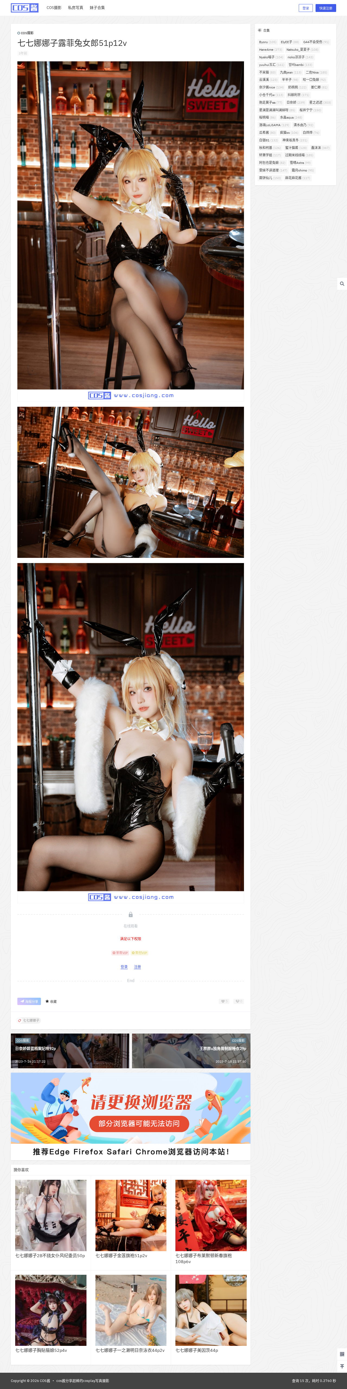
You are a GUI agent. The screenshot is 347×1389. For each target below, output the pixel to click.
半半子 (290, 80)
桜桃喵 (267, 117)
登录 (306, 8)
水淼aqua (291, 117)
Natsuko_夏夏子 (303, 49)
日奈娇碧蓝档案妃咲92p (35, 1048)
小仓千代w (271, 95)
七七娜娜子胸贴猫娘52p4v (41, 1350)
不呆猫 (267, 72)
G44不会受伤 (316, 42)
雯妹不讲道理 (273, 170)
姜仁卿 (319, 87)
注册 (137, 966)
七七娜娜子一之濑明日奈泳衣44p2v (130, 1350)
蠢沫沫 (320, 148)
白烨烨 (311, 133)
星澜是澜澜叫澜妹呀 (277, 110)
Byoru (268, 42)
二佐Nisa (316, 72)
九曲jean (290, 72)
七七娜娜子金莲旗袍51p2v (121, 1255)
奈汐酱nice (271, 87)
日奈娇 (296, 102)
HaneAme (270, 49)
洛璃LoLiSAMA (274, 125)
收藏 (53, 1002)
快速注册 (325, 8)
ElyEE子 (290, 42)
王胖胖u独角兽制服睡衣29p (223, 1048)
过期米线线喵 (299, 155)
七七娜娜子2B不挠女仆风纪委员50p (50, 1255)
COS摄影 (27, 33)
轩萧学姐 (270, 155)
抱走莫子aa (270, 102)
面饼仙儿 (270, 178)
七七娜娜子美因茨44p (196, 1350)
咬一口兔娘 (314, 80)
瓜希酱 (267, 133)
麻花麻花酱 (297, 178)
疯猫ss (289, 133)
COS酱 (44, 1380)
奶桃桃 (297, 87)
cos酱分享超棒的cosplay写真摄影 (82, 1380)
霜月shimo (303, 170)
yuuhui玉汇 (271, 65)
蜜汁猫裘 (296, 148)
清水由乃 (303, 125)
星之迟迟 (320, 102)
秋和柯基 (270, 148)
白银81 (268, 140)
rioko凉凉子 (300, 57)
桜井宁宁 (310, 110)
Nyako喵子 (271, 57)
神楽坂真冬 (294, 140)
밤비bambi (300, 65)
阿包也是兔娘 (272, 163)
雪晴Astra (300, 163)
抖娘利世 (298, 95)
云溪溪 (268, 80)
